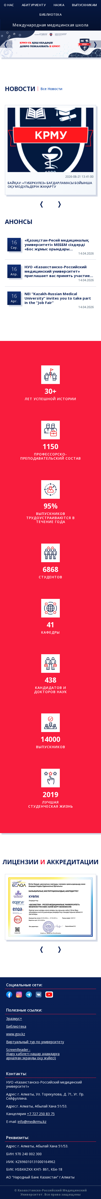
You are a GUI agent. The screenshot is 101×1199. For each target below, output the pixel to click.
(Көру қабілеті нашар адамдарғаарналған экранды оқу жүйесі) (33, 1053)
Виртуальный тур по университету (35, 1041)
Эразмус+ (14, 1018)
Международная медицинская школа (50, 25)
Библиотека (16, 1026)
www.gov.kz (15, 1034)
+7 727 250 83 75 (41, 1113)
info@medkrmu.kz (32, 1121)
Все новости (51, 88)
